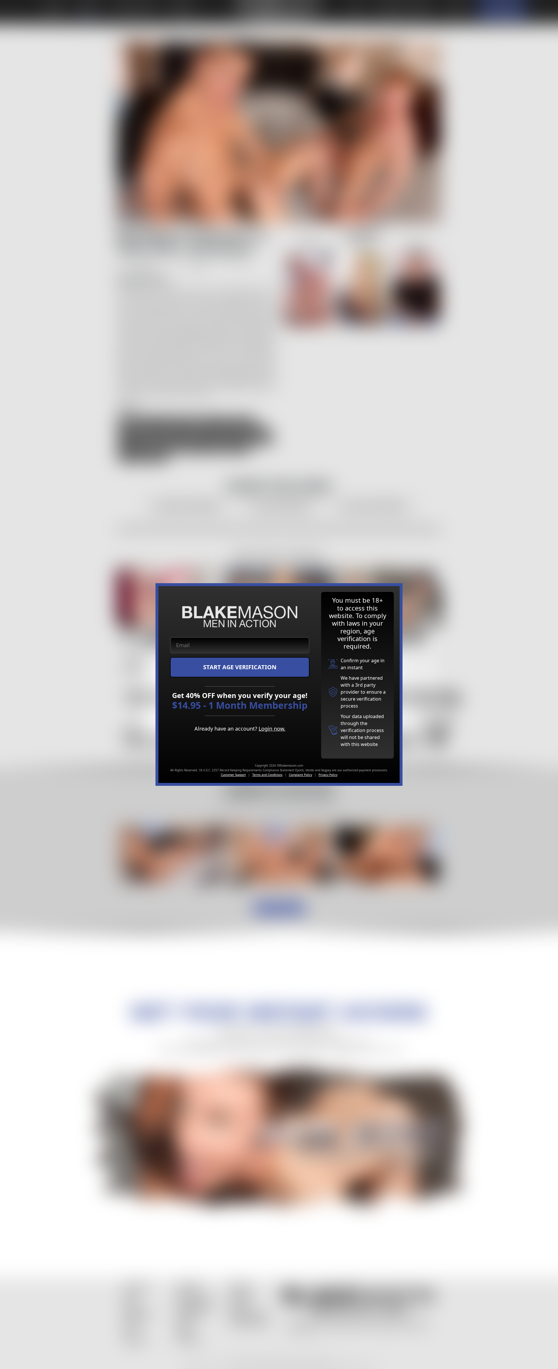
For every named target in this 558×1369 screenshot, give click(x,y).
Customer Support (233, 775)
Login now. (272, 728)
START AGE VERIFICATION (239, 667)
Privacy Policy (328, 775)
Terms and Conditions (267, 775)
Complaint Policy (300, 775)
